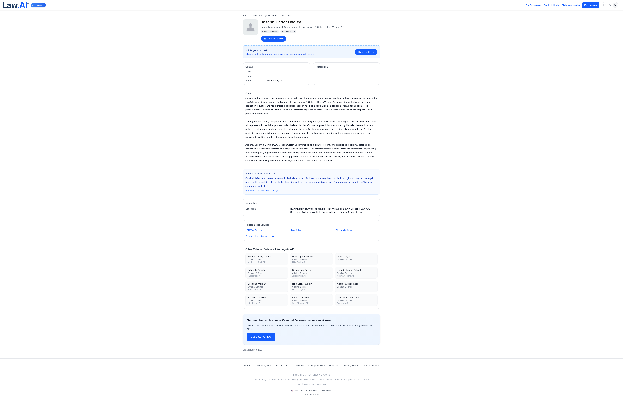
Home (245, 15)
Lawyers (253, 15)
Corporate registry (262, 379)
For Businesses (533, 5)
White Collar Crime (344, 230)
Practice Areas (283, 365)
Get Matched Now (261, 336)
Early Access (39, 5)
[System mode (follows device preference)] (604, 5)
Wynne (267, 15)
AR (260, 15)
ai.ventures (312, 375)
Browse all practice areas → (259, 236)
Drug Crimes (296, 230)
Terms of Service (370, 365)
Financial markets (308, 379)
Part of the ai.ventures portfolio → (311, 384)
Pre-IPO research (334, 379)
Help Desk (334, 365)
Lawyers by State (263, 365)
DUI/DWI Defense (254, 230)
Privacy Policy (351, 365)
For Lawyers (590, 5)
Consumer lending (289, 379)
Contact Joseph (273, 38)
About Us (299, 365)
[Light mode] (615, 5)
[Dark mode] (610, 5)
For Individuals (551, 5)
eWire (366, 379)
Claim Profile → (366, 52)
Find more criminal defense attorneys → (263, 190)
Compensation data (353, 379)
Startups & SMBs (316, 365)
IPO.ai (321, 379)
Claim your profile (571, 5)
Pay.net (275, 379)
